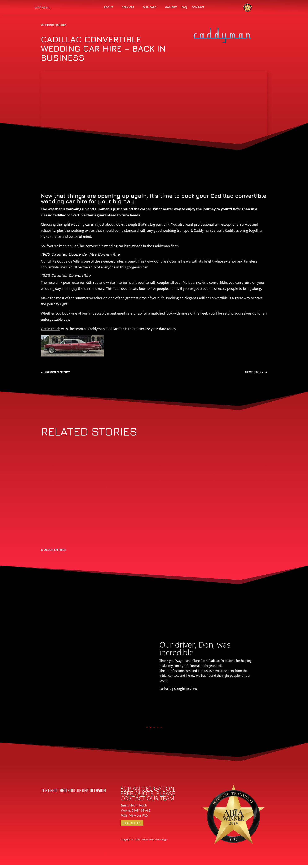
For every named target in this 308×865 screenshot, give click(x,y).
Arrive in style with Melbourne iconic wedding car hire (112, 498)
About (108, 7)
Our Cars (149, 7)
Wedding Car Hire (54, 25)
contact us (132, 823)
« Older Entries (53, 550)
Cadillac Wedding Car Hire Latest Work (93, 463)
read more (53, 482)
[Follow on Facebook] (123, 831)
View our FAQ (138, 815)
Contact (198, 7)
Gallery (171, 7)
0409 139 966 (141, 810)
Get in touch (50, 328)
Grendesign (161, 839)
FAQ (184, 7)
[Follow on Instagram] (132, 831)
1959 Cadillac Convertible (76, 532)
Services (128, 7)
